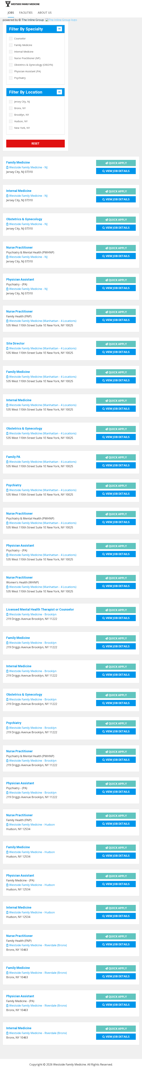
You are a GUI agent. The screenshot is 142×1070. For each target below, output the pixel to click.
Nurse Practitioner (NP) (27, 58)
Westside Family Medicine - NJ (28, 167)
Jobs (11, 13)
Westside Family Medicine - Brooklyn (32, 614)
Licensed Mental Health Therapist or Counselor (40, 609)
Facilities (26, 13)
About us (45, 13)
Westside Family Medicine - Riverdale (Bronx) (37, 945)
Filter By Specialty (26, 29)
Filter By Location (25, 92)
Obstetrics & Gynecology (24, 219)
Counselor (20, 38)
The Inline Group (33, 20)
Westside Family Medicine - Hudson (31, 824)
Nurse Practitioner (19, 247)
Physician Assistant (20, 279)
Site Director (15, 343)
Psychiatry (20, 78)
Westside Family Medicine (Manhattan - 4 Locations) (42, 321)
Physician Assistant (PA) (27, 71)
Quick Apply (117, 163)
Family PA (13, 457)
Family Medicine (23, 45)
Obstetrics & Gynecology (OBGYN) (33, 64)
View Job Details (117, 171)
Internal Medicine (23, 51)
